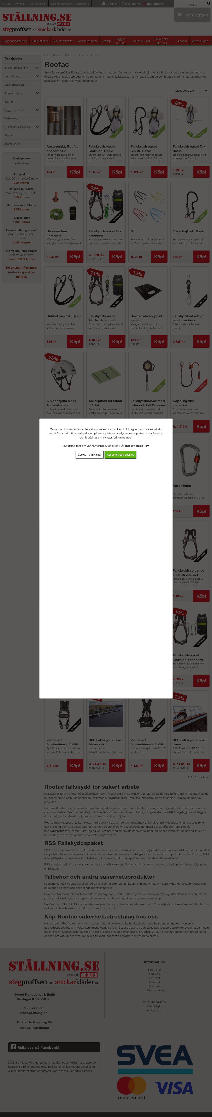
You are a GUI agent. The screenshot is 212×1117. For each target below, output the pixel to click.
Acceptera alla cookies (120, 454)
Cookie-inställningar (89, 454)
